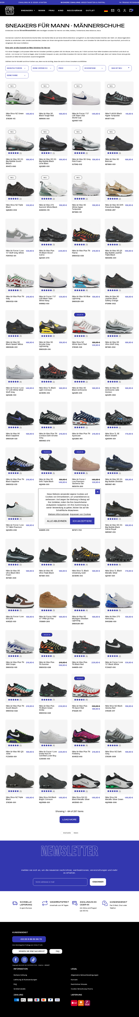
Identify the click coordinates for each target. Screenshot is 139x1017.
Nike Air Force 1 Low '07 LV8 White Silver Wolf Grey (15, 390)
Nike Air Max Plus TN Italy (15, 298)
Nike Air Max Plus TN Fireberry (81, 753)
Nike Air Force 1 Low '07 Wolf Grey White (15, 252)
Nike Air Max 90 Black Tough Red (46, 115)
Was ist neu (120, 67)
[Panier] (131, 11)
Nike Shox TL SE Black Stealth (112, 435)
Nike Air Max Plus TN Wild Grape (15, 663)
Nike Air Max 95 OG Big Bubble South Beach (14, 161)
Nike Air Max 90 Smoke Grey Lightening (46, 344)
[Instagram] (24, 959)
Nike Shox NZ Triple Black (14, 206)
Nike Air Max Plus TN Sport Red (79, 707)
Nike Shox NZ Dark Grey (113, 753)
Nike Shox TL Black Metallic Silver (113, 572)
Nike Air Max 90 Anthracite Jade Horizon (112, 390)
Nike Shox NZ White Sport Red (79, 343)
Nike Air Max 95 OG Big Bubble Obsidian (114, 480)
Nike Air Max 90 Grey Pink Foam (81, 160)
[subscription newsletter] (112, 10)
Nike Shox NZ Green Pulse (15, 115)
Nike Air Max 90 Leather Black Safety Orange (112, 299)
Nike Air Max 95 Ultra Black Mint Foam (13, 573)
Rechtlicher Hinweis (79, 984)
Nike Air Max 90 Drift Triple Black (46, 480)
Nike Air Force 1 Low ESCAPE (15, 618)
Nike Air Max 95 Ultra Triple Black (46, 572)
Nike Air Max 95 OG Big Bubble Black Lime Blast (47, 161)
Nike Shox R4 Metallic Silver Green (114, 798)
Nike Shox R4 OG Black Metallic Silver (81, 798)
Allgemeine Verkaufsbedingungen (84, 975)
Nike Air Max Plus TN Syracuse (81, 435)
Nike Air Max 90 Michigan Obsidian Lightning (80, 619)
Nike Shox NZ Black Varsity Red (113, 707)
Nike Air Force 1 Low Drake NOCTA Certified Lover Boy (48, 754)
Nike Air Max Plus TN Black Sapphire (15, 480)
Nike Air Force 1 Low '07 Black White (114, 663)
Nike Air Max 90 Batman (112, 160)
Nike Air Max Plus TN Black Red (79, 663)
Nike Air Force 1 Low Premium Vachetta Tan (79, 481)
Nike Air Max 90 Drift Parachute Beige (114, 206)
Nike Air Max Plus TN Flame (81, 252)
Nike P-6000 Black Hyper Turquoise (113, 115)
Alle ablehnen (57, 520)
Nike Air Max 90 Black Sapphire (13, 435)
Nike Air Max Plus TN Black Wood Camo (46, 253)
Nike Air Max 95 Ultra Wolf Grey (112, 343)
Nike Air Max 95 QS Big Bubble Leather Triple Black (113, 253)
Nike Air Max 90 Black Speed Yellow (14, 343)
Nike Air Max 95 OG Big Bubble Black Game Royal (113, 527)
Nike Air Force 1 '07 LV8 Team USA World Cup (80, 116)
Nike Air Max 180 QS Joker (14, 753)
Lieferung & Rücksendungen (25, 980)
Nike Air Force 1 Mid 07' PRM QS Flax (47, 618)
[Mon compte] (124, 10)
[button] (119, 10)
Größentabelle (19, 989)
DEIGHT (47, 965)
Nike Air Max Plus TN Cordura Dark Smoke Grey (48, 436)
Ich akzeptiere (82, 520)
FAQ (15, 984)
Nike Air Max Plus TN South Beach (15, 707)
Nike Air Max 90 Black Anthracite (79, 389)
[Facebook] (15, 959)
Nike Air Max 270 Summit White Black (48, 206)
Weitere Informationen (58, 514)
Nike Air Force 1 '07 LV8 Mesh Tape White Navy (47, 299)
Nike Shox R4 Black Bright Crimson (47, 798)
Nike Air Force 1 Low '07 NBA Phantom (15, 526)
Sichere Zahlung (20, 975)
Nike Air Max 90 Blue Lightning (81, 298)
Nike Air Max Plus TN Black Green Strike (46, 708)
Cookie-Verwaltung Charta (82, 989)
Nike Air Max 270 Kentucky (112, 618)
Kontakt (74, 980)
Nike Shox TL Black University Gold (80, 572)
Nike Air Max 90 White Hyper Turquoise (79, 207)
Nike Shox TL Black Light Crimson (47, 389)
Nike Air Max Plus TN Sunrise (46, 663)
